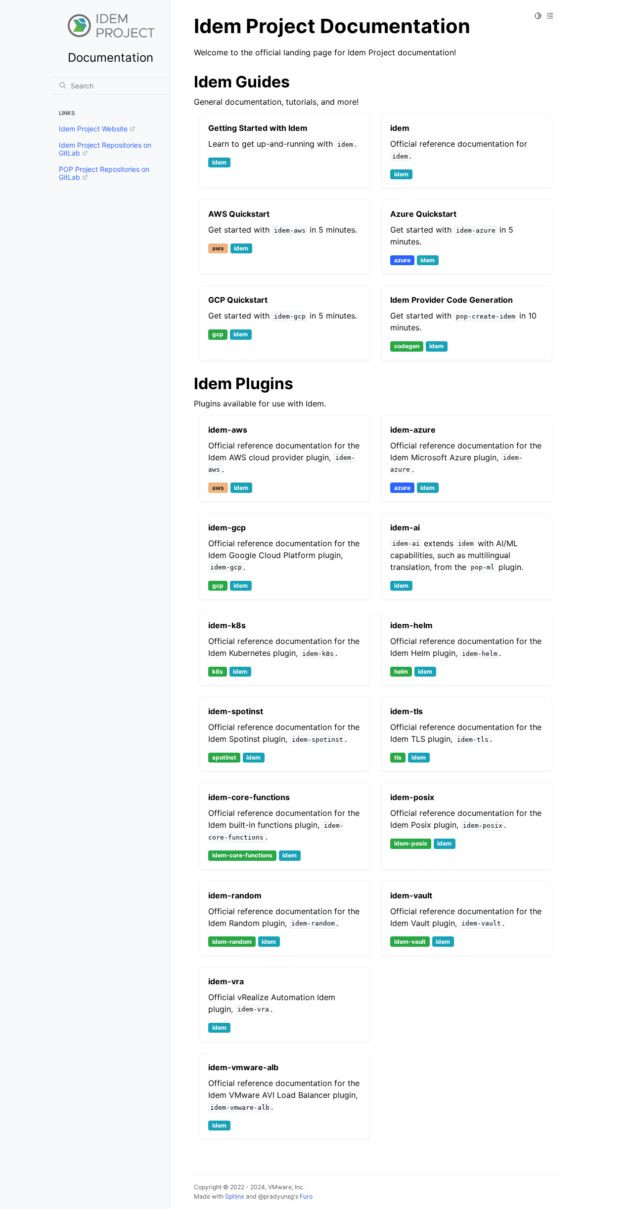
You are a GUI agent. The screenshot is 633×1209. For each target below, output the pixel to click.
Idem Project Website (93, 128)
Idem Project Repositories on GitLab (105, 149)
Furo (306, 1196)
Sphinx (234, 1196)
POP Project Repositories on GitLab (104, 173)
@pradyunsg (276, 1196)
